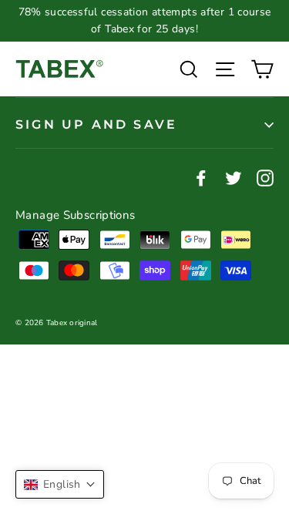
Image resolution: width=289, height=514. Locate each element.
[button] (59, 484)
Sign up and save (96, 124)
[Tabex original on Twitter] (233, 177)
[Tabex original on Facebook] (201, 177)
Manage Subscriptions (75, 215)
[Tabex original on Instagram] (265, 177)
